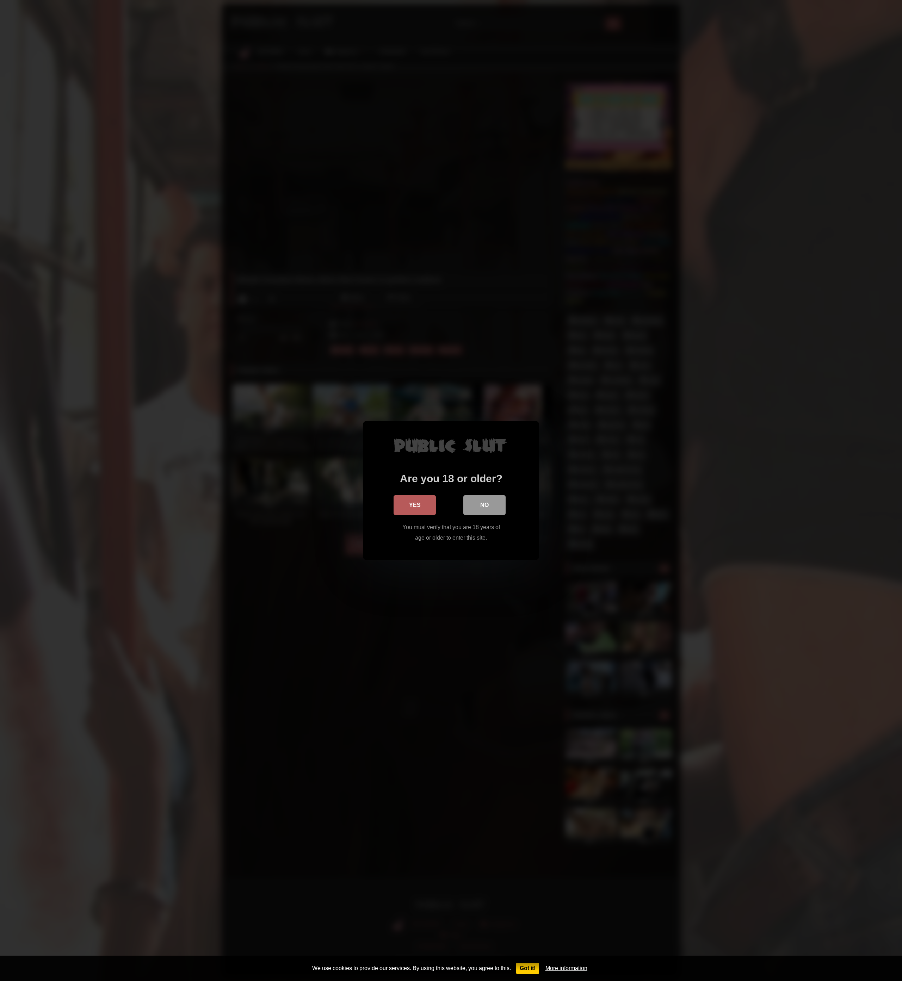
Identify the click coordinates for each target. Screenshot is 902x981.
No (484, 505)
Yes (415, 505)
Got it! (528, 968)
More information (566, 968)
